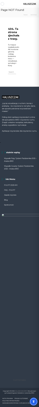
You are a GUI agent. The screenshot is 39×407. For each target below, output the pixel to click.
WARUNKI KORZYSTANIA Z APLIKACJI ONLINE (17, 403)
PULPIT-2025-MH (11, 185)
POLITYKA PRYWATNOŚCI (10, 401)
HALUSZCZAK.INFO (21, 391)
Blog (6, 200)
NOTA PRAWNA (7, 398)
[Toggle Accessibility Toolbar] (33, 401)
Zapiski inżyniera (10, 195)
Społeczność (9, 205)
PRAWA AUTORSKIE (21, 398)
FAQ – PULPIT (9, 190)
